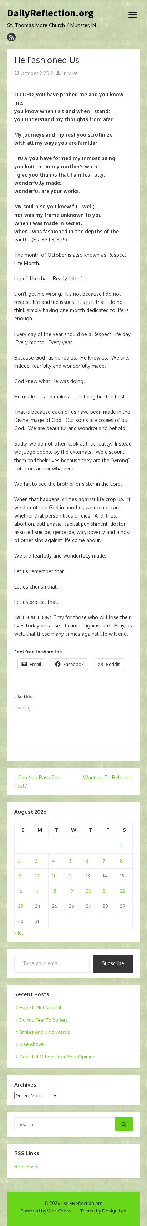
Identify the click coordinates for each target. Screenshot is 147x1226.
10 (37, 876)
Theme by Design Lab (103, 1211)
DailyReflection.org (50, 13)
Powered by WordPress (46, 1211)
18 (54, 891)
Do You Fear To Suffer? (43, 1020)
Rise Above (31, 1044)
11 (53, 876)
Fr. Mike (69, 73)
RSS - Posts (26, 1166)
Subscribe (113, 963)
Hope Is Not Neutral (40, 1007)
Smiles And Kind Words (44, 1032)
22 (122, 891)
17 (37, 891)
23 (20, 906)
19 (71, 891)
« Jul (18, 933)
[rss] (11, 37)
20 (88, 891)
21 (105, 891)
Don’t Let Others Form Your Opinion (57, 1056)
